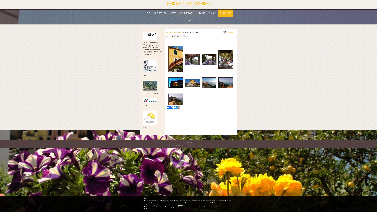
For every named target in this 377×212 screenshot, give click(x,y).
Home (148, 13)
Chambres (212, 13)
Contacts (173, 13)
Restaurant (201, 13)
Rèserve (188, 20)
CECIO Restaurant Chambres (188, 4)
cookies (180, 205)
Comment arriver (186, 13)
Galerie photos (225, 13)
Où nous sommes (160, 13)
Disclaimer (205, 145)
